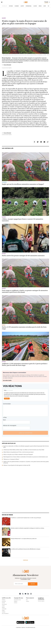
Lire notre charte (7, 380)
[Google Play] (29, 622)
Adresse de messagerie (9, 425)
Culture (3, 605)
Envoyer (33, 583)
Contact (27, 601)
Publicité (15, 601)
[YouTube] (25, 594)
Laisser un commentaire (25, 432)
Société (4, 18)
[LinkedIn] (28, 594)
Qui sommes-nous (17, 599)
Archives (15, 602)
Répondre (7, 398)
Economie (4, 601)
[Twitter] (23, 594)
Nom (4, 420)
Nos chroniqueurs (5, 613)
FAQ (27, 599)
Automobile (4, 608)
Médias (3, 607)
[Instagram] (31, 594)
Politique (3, 599)
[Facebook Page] (20, 594)
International (4, 604)
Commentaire (7, 403)
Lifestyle (3, 611)
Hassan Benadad (7, 64)
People (3, 610)
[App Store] (21, 622)
